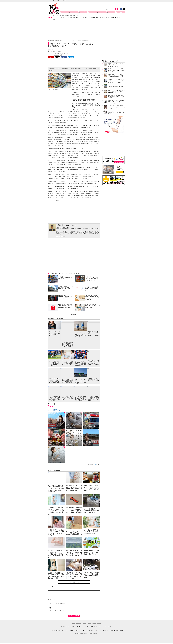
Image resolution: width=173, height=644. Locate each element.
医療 (71, 17)
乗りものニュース (65, 630)
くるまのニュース (78, 630)
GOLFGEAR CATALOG (114, 630)
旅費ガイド (122, 630)
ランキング (92, 17)
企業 (61, 55)
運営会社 (86, 626)
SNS (54, 17)
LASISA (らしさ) (57, 630)
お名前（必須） (52, 599)
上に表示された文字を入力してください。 (58, 610)
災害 (89, 17)
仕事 (63, 15)
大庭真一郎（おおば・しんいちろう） (68, 225)
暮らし (54, 15)
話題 (71, 15)
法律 (57, 15)
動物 (97, 17)
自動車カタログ (98, 630)
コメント (50, 589)
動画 (68, 15)
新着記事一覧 (92, 626)
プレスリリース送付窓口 (70, 626)
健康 (60, 15)
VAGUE (84, 630)
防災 (86, 17)
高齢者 (112, 17)
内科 (107, 17)
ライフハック (81, 17)
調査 (109, 17)
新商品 (74, 15)
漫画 (66, 15)
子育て (68, 17)
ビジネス (56, 55)
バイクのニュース (90, 630)
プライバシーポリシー (109, 626)
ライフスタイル (59, 17)
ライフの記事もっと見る (74, 582)
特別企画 (120, 12)
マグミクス (51, 630)
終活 (54, 19)
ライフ (74, 12)
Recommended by (91, 464)
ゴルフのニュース (105, 630)
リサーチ (93, 12)
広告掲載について (80, 626)
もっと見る (74, 314)
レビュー (78, 15)
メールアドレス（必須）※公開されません (58, 603)
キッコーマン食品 (118, 17)
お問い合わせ (62, 626)
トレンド (102, 12)
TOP (65, 12)
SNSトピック (83, 12)
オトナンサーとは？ (99, 626)
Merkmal (71, 630)
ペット (103, 17)
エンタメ (111, 12)
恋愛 (74, 17)
